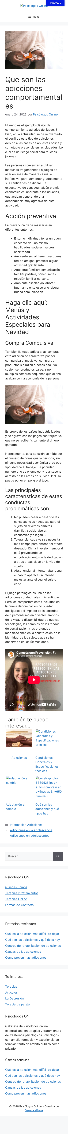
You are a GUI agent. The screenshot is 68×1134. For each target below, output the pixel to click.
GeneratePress (34, 1110)
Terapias (11, 986)
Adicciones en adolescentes (29, 835)
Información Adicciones (26, 825)
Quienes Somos (16, 887)
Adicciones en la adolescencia (31, 830)
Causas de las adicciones (23, 951)
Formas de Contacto (19, 905)
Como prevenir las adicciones (25, 957)
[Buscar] (58, 856)
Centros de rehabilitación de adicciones (33, 945)
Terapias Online (16, 899)
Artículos (11, 992)
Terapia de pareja (17, 1004)
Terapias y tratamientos (21, 893)
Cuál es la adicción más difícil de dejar (32, 934)
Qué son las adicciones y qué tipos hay (32, 939)
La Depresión (14, 998)
